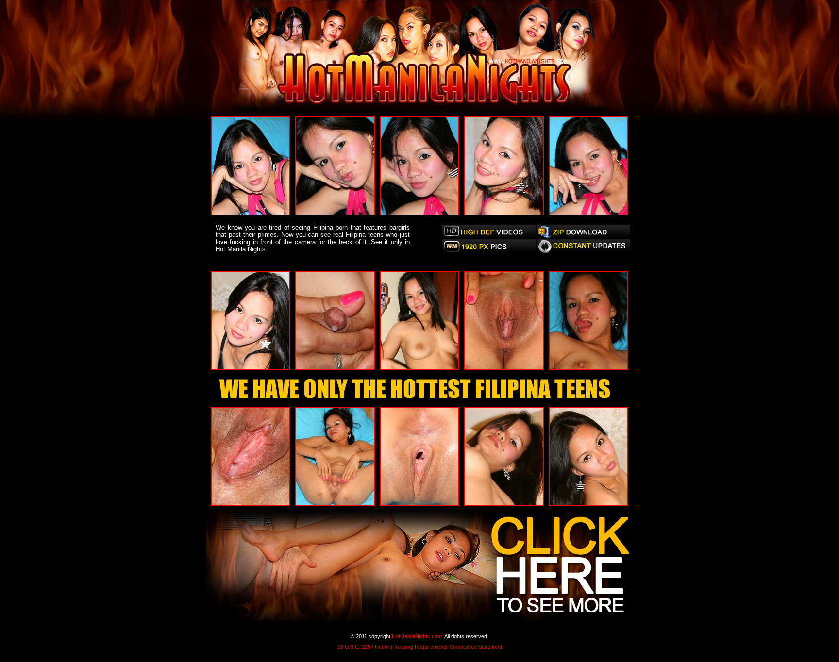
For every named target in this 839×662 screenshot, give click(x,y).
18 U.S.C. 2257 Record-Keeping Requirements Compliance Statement (419, 647)
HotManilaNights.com (417, 636)
